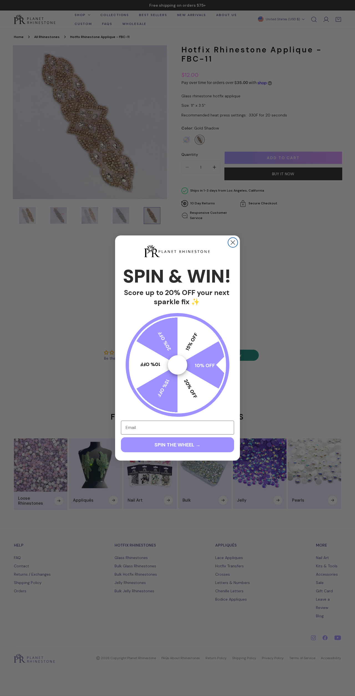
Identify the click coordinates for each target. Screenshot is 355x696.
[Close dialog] (233, 242)
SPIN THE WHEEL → (177, 444)
